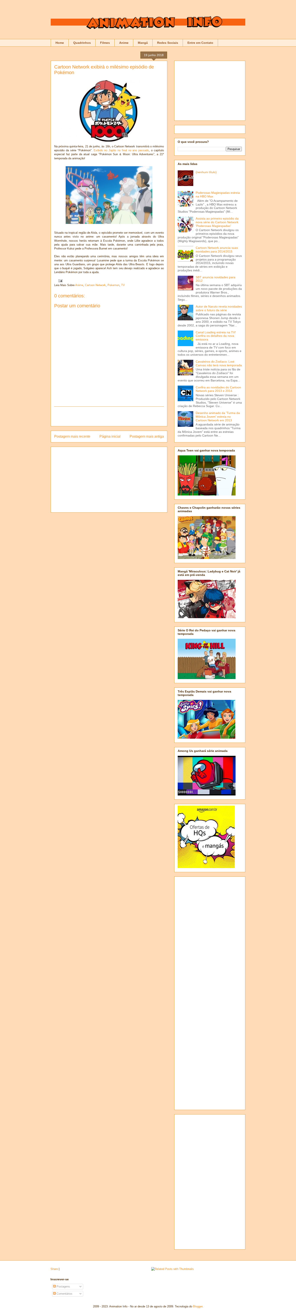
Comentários (64, 1293)
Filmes (105, 42)
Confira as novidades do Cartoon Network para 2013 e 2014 (218, 389)
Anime (123, 42)
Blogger (197, 1306)
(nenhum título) (206, 172)
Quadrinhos (82, 42)
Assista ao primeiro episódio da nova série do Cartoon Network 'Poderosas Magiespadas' (217, 222)
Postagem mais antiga (147, 436)
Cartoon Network (95, 285)
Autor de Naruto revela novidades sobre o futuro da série (219, 308)
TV (123, 285)
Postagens (63, 1286)
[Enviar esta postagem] (59, 280)
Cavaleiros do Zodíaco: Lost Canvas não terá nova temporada (219, 363)
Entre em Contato (200, 42)
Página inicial (109, 436)
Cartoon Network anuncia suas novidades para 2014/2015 (217, 249)
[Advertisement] (109, 416)
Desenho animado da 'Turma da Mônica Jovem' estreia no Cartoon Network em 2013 (218, 416)
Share (54, 1269)
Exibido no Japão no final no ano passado (121, 150)
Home (59, 42)
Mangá (143, 42)
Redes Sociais (167, 42)
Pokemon (113, 285)
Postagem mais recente (72, 436)
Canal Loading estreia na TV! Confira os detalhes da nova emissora (216, 336)
